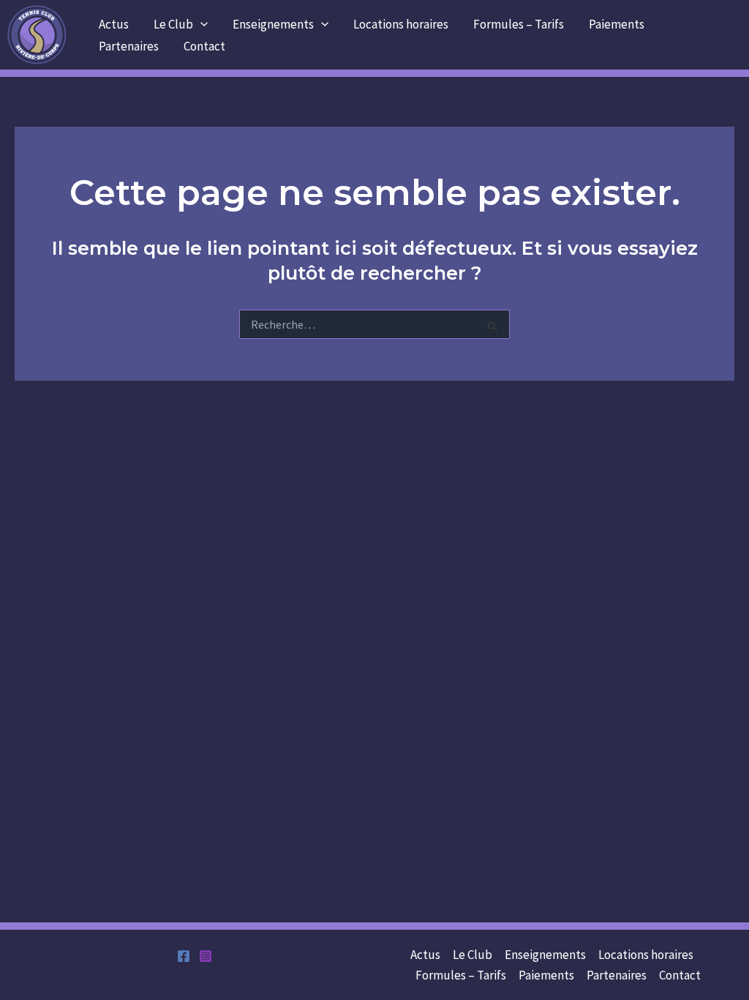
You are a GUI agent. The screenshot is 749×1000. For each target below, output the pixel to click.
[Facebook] (183, 956)
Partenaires (129, 46)
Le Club (173, 24)
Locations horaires (400, 24)
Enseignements (273, 24)
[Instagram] (205, 956)
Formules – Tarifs (518, 24)
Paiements (616, 24)
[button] (200, 24)
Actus (114, 24)
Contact (204, 46)
